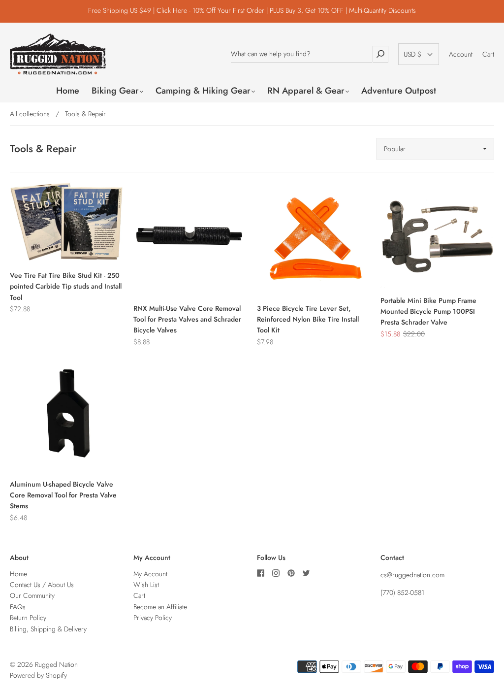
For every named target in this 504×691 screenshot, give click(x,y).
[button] (418, 54)
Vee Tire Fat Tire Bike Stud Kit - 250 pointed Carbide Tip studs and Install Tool (66, 286)
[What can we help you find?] (301, 54)
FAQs (18, 607)
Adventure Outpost (398, 91)
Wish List (146, 585)
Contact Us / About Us (42, 585)
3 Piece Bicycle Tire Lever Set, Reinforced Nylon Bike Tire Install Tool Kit (308, 319)
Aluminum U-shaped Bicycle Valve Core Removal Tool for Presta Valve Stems (63, 495)
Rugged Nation (56, 664)
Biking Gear (115, 91)
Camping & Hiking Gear (203, 91)
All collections (30, 114)
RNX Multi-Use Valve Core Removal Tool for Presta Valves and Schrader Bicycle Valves (187, 319)
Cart (488, 54)
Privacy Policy (152, 618)
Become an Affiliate (160, 607)
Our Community (32, 595)
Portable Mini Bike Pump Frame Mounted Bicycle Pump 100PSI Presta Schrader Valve (428, 312)
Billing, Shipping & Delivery (48, 629)
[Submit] (380, 54)
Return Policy (28, 618)
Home (67, 91)
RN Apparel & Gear (306, 91)
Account (460, 54)
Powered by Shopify (38, 675)
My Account (150, 574)
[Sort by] (435, 149)
